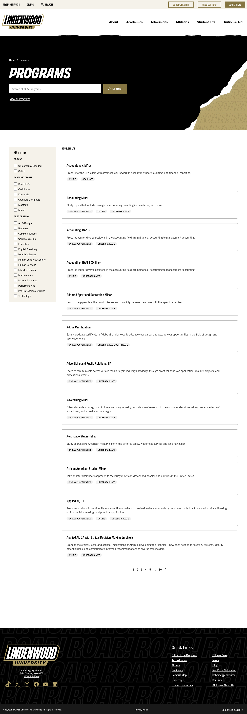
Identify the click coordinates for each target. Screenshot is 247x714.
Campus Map (179, 675)
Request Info (209, 4)
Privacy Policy (141, 709)
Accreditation (179, 660)
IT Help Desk (219, 655)
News (215, 660)
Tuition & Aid (233, 22)
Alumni (176, 665)
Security (217, 680)
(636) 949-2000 (31, 676)
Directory (177, 680)
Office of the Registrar (184, 655)
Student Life (206, 22)
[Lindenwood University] (23, 22)
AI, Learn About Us (223, 685)
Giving (30, 4)
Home (12, 59)
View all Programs (20, 99)
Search (49, 4)
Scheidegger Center (223, 675)
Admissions (159, 22)
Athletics (182, 22)
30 (160, 569)
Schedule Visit (181, 4)
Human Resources (182, 685)
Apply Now (235, 4)
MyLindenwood (11, 4)
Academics (134, 22)
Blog (215, 665)
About (113, 22)
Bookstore (177, 670)
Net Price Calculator (224, 670)
